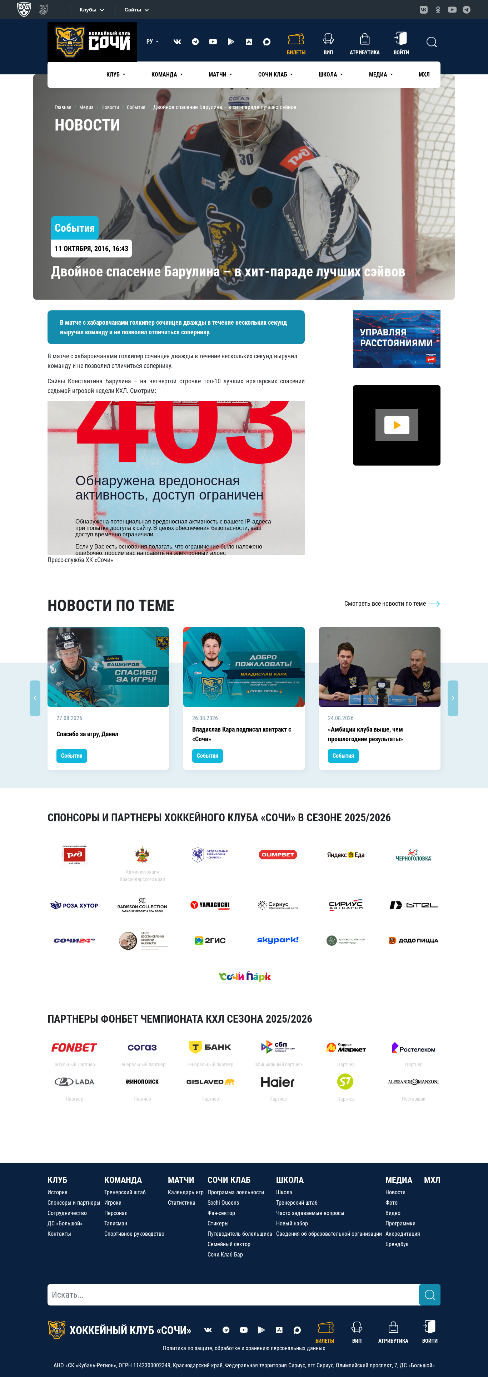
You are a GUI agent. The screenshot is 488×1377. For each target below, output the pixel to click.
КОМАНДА (123, 1180)
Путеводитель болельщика (240, 1233)
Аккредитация (402, 1233)
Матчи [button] (218, 74)
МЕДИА (398, 1180)
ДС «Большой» (65, 1223)
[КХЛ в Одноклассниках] (438, 9)
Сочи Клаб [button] (273, 74)
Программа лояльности (236, 1192)
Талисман (115, 1223)
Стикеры (218, 1223)
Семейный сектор (229, 1244)
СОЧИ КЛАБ (229, 1180)
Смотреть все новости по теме (385, 603)
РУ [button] (150, 41)
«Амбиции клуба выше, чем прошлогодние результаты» (365, 734)
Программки (400, 1223)
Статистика (181, 1202)
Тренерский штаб (125, 1192)
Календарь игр (186, 1192)
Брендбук (397, 1244)
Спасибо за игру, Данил (87, 734)
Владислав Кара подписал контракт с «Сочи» (241, 734)
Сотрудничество (67, 1213)
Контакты (59, 1233)
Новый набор (292, 1223)
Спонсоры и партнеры (74, 1202)
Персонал (116, 1213)
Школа (284, 1192)
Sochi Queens (223, 1202)
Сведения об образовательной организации (329, 1233)
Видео (392, 1213)
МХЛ (424, 74)
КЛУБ (57, 1180)
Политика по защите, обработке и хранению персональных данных (244, 1348)
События (72, 755)
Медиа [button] (379, 74)
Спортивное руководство (134, 1233)
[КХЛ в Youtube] (452, 9)
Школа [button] (329, 74)
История (58, 1192)
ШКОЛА (290, 1180)
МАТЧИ (181, 1180)
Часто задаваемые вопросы (310, 1213)
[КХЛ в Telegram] (466, 9)
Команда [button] (165, 74)
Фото (391, 1202)
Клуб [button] (113, 74)
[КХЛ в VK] (424, 9)
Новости (395, 1192)
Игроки (112, 1202)
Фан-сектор (221, 1213)
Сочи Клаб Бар (225, 1254)
